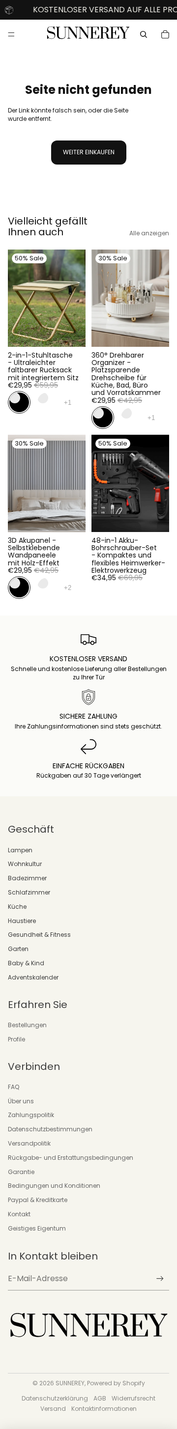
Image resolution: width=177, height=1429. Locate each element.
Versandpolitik (29, 1143)
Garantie (21, 1172)
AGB (99, 1398)
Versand (53, 1408)
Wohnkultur (25, 864)
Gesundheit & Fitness (39, 934)
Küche (17, 906)
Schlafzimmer (29, 892)
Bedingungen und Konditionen (54, 1185)
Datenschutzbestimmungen (50, 1129)
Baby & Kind (26, 963)
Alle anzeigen (149, 233)
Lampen (20, 850)
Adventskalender (33, 977)
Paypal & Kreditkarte (37, 1200)
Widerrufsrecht (133, 1398)
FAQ (13, 1087)
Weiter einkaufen (89, 152)
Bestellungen (27, 1025)
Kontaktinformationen (104, 1408)
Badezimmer (27, 878)
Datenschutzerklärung (55, 1398)
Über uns (21, 1101)
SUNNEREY (70, 1383)
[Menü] (11, 35)
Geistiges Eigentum (37, 1228)
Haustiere (22, 921)
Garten (18, 949)
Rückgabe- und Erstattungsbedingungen (70, 1157)
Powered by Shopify (116, 1383)
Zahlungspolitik (31, 1115)
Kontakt (19, 1214)
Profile (16, 1039)
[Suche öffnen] (143, 34)
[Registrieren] (160, 1278)
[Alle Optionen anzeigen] (67, 402)
